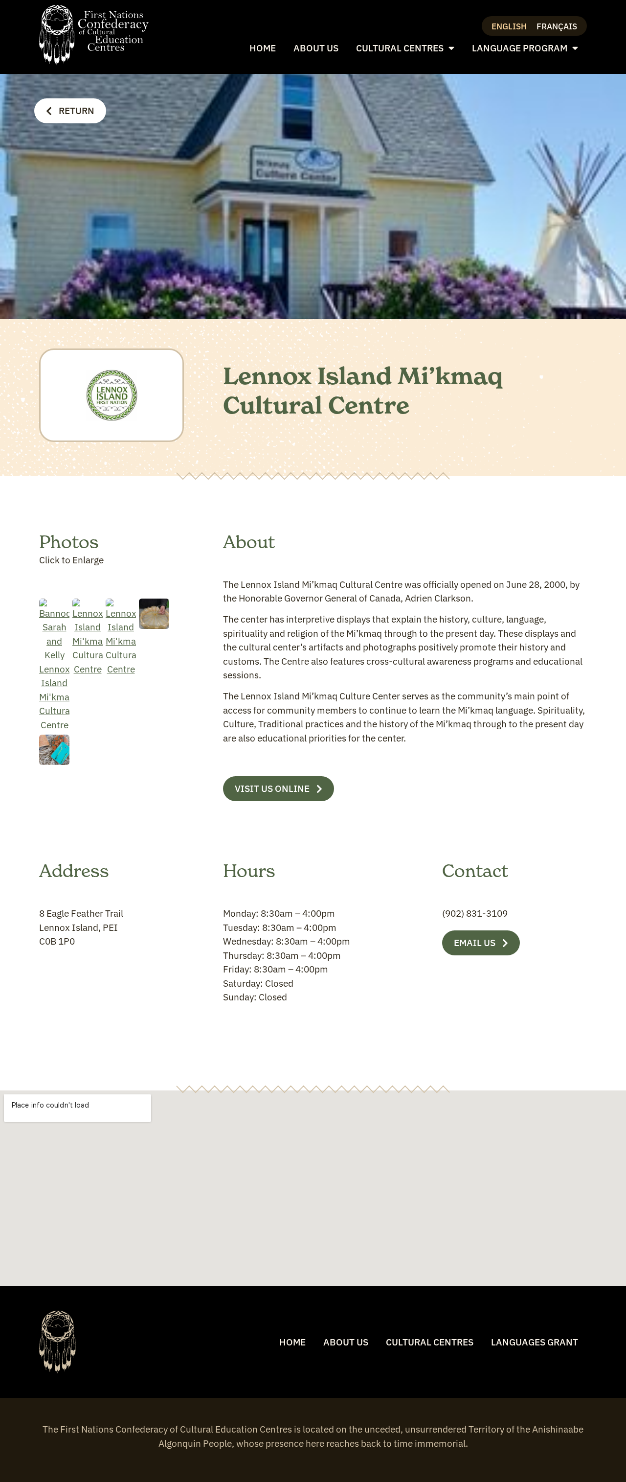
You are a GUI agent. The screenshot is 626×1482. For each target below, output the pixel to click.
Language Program (519, 48)
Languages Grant (534, 1342)
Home (262, 48)
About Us (315, 48)
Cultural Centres (400, 48)
